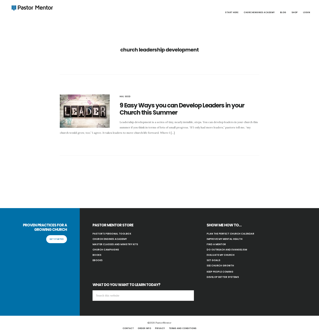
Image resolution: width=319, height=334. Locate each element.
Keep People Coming (220, 271)
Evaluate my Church (220, 255)
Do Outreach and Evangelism (227, 249)
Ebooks (98, 260)
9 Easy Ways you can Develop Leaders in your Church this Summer (182, 109)
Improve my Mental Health (224, 239)
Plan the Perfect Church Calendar (230, 233)
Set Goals (213, 260)
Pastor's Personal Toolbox (112, 233)
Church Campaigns (106, 249)
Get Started (57, 239)
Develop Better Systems (223, 277)
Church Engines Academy (110, 239)
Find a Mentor (216, 244)
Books (97, 255)
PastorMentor (31, 7)
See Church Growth (220, 265)
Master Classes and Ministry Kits (115, 244)
